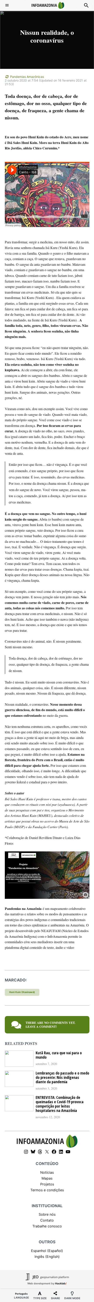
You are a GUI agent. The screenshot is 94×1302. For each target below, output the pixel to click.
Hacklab (60, 1283)
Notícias (47, 1172)
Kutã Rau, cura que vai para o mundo (59, 1055)
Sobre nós (47, 1214)
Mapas (47, 1178)
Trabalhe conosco (47, 1226)
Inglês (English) (47, 1256)
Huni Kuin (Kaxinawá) (22, 992)
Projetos (47, 1184)
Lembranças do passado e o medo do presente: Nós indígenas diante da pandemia (62, 1077)
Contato (47, 1220)
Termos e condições (47, 1190)
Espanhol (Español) (47, 1251)
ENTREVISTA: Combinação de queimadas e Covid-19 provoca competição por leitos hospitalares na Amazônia (60, 1104)
